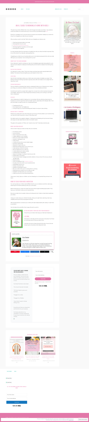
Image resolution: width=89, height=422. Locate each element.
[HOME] (42, 9)
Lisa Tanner (25, 237)
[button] (22, 319)
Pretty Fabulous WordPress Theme (21, 417)
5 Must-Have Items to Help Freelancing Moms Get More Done (48, 358)
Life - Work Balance (33, 359)
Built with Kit (43, 286)
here (47, 31)
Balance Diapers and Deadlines (48, 1)
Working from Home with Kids (35, 256)
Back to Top (81, 417)
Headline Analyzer (28, 161)
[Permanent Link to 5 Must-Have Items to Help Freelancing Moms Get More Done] (48, 337)
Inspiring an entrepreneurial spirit (20, 45)
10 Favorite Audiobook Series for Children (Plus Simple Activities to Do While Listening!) (17, 358)
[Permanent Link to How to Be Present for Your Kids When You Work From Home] (32, 337)
